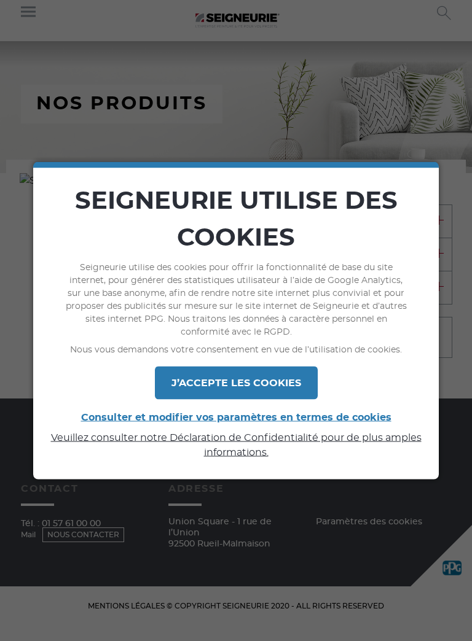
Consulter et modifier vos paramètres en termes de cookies (236, 417)
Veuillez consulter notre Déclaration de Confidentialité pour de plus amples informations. (236, 445)
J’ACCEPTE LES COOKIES (236, 383)
